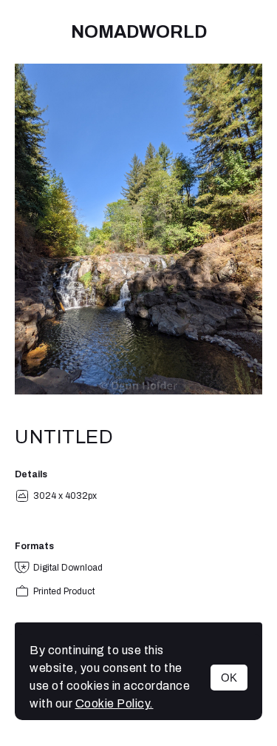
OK (229, 677)
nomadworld (139, 31)
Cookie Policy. (114, 703)
